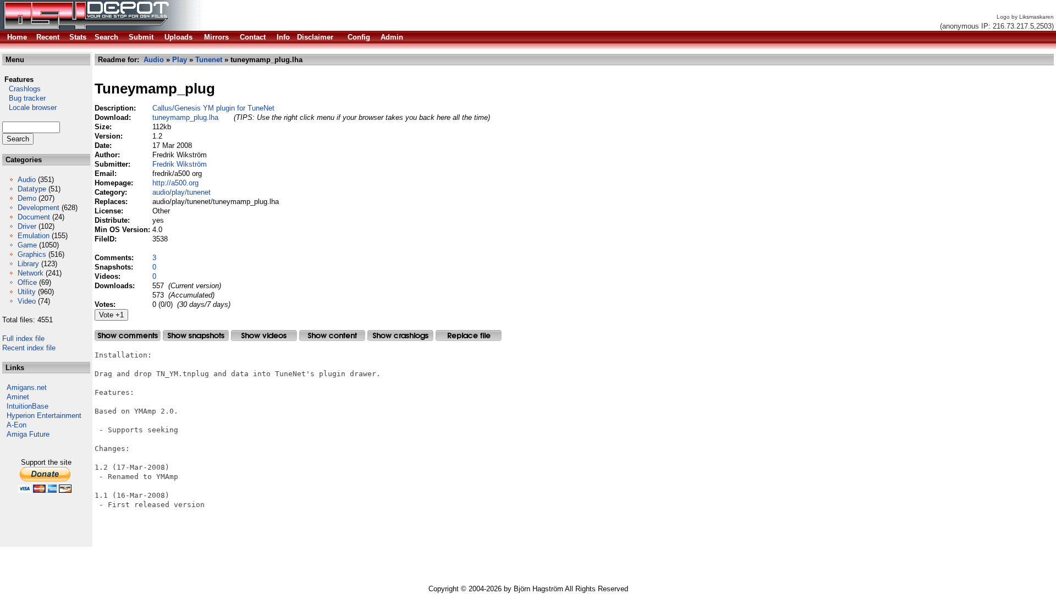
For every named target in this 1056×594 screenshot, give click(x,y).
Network (30, 273)
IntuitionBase (27, 406)
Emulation (34, 236)
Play (179, 60)
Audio (27, 179)
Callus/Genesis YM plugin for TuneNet (213, 108)
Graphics (32, 254)
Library (28, 264)
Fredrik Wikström (179, 164)
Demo (27, 198)
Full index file (23, 338)
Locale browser (29, 107)
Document (34, 217)
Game (27, 245)
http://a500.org (175, 183)
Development (38, 208)
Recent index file (29, 348)
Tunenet (208, 60)
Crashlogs (21, 89)
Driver (27, 226)
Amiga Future (28, 434)
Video (27, 301)
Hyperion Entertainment (44, 415)
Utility (27, 292)
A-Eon (16, 425)
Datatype (32, 189)
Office (27, 282)
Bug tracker (24, 98)
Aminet (18, 397)
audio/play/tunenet (181, 192)
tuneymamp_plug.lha (185, 117)
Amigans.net (27, 387)
